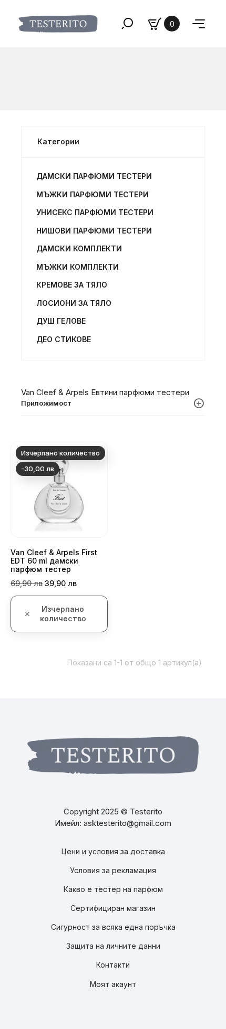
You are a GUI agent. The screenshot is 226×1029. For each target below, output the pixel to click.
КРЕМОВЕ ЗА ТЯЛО (71, 284)
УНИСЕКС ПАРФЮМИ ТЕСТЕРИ (94, 212)
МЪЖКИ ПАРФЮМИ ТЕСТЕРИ (92, 194)
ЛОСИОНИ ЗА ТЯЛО (73, 303)
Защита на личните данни (113, 945)
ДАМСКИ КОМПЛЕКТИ (79, 248)
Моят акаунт (113, 984)
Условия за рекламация (113, 870)
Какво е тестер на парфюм (113, 889)
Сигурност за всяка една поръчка (113, 926)
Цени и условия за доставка (113, 851)
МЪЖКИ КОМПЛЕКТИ (77, 266)
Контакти (113, 964)
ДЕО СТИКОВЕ (63, 339)
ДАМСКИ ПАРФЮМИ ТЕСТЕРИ (94, 176)
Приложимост (46, 403)
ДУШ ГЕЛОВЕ (61, 320)
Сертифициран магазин (113, 908)
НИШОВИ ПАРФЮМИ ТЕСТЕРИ (94, 230)
